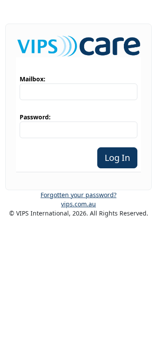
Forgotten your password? (78, 195)
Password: (35, 117)
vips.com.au (78, 204)
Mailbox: (32, 79)
